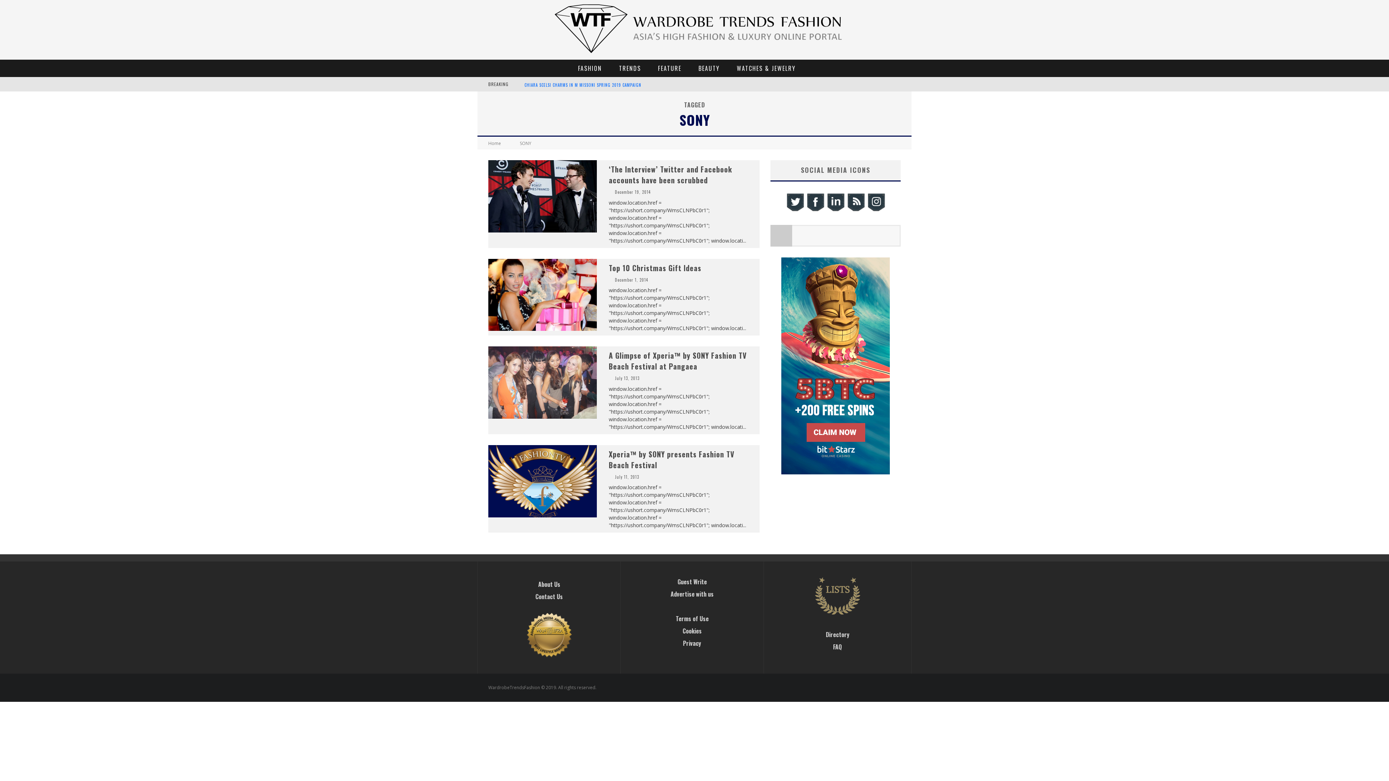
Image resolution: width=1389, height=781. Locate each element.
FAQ (837, 647)
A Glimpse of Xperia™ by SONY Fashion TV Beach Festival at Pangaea (678, 361)
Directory (837, 634)
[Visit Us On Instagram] (876, 210)
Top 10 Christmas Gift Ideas (655, 268)
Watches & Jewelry (766, 68)
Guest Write (692, 581)
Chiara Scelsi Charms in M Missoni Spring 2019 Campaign (582, 85)
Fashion (590, 68)
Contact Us (549, 596)
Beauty (709, 68)
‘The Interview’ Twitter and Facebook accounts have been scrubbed (670, 174)
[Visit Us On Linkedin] (835, 210)
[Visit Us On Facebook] (815, 210)
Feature (669, 68)
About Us (549, 584)
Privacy (692, 643)
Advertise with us (692, 594)
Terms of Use (692, 618)
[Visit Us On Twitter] (795, 210)
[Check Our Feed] (856, 210)
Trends (630, 68)
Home (494, 143)
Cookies (692, 631)
